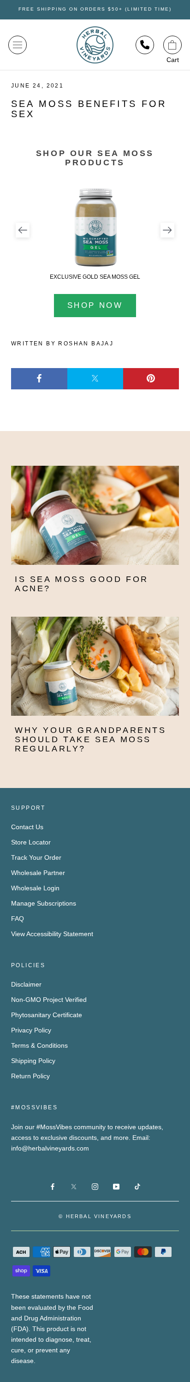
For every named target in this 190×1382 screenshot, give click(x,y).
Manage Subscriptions (43, 903)
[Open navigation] (17, 45)
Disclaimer (26, 984)
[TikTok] (137, 1186)
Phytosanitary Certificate (46, 1015)
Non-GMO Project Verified (49, 999)
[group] (95, 233)
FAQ (17, 918)
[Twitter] (95, 379)
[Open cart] (172, 45)
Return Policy (30, 1076)
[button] (23, 230)
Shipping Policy (33, 1060)
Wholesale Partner (38, 872)
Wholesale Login (35, 888)
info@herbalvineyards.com (50, 1148)
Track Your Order (36, 857)
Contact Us (27, 827)
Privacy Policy (31, 1030)
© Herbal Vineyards (95, 1216)
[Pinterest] (151, 379)
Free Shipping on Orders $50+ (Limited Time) (95, 9)
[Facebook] (39, 379)
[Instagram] (95, 1186)
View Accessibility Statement (52, 934)
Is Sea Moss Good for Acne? (81, 584)
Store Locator (31, 842)
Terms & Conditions (39, 1045)
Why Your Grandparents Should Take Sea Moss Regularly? (90, 739)
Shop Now (95, 305)
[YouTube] (116, 1186)
